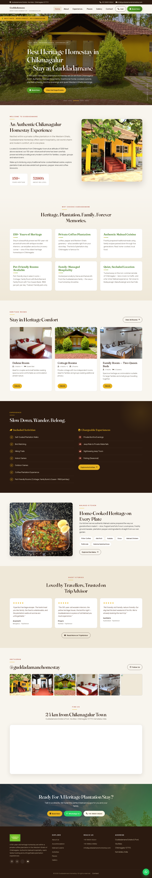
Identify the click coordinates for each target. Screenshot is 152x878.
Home (57, 9)
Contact (109, 9)
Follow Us (136, 667)
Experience (77, 9)
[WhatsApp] (17, 861)
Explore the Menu (89, 552)
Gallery (99, 9)
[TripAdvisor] (22, 861)
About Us (55, 839)
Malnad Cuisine (58, 848)
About (66, 9)
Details (17, 386)
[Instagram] (12, 861)
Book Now (136, 9)
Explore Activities (88, 467)
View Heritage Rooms (55, 90)
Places (89, 9)
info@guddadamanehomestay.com (129, 2)
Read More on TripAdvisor (77, 635)
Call (122, 9)
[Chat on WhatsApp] (146, 872)
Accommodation (58, 844)
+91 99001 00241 (107, 2)
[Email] (28, 861)
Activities (55, 852)
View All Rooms (131, 320)
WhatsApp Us (74, 813)
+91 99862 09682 (90, 844)
